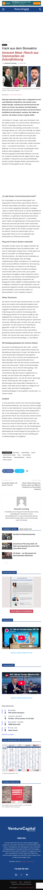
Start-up (8, 41)
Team (20, 881)
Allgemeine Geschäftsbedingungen (21, 883)
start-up (28, 456)
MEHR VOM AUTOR (26, 528)
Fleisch (33, 451)
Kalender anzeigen (8, 733)
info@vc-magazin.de (27, 860)
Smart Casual (12, 729)
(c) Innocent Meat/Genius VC (15, 93)
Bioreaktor (16, 451)
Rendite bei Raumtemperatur (24, 533)
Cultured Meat (25, 451)
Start (3, 41)
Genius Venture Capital (9, 454)
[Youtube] (27, 874)
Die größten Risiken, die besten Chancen (9, 483)
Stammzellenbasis (19, 456)
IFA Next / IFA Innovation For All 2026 (21, 717)
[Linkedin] (16, 874)
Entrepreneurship (7, 547)
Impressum (13, 881)
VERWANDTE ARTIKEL (10, 528)
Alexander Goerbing (10, 62)
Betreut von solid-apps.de (26, 886)
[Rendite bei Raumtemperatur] (7, 535)
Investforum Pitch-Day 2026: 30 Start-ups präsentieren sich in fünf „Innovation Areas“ (26, 545)
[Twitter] (22, 874)
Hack (19, 454)
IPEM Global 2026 (14, 723)
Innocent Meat (26, 454)
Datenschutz (27, 881)
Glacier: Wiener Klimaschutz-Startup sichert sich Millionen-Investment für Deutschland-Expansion (31, 485)
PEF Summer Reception (16, 712)
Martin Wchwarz (7, 456)
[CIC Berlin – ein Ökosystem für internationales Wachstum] (7, 554)
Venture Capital (7, 458)
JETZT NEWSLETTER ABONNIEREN (21, 610)
